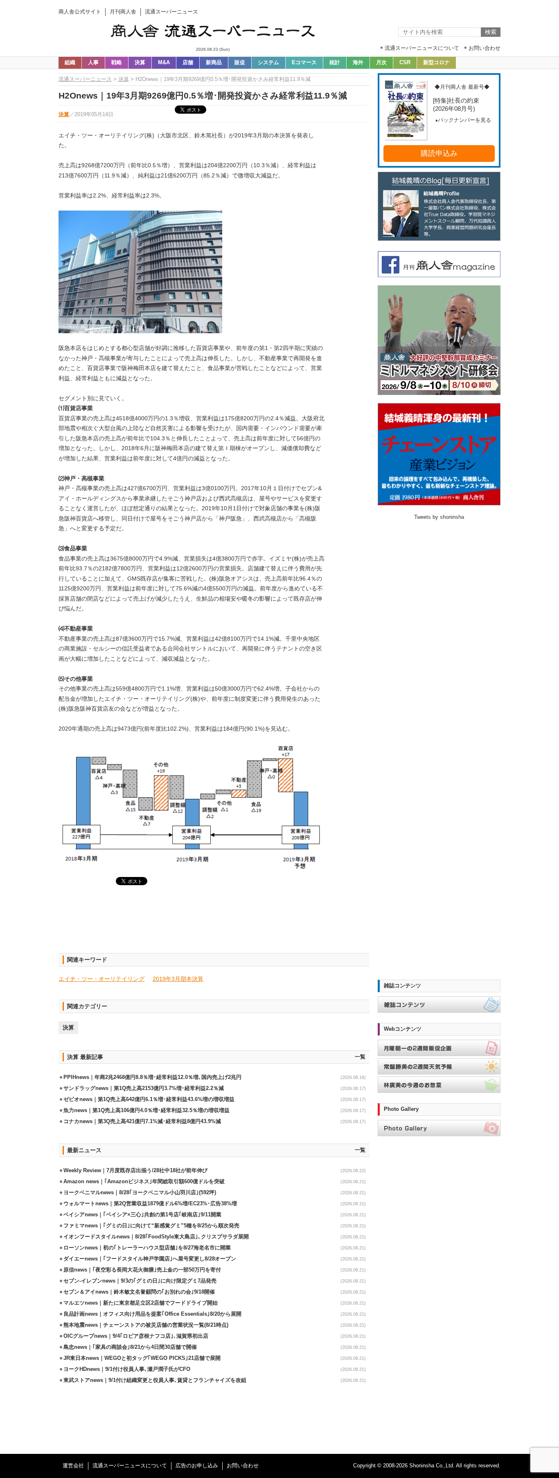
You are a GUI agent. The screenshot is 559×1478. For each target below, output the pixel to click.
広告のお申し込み (197, 1466)
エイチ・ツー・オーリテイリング (101, 979)
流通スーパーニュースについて (129, 1466)
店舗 (188, 62)
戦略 (116, 62)
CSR (404, 62)
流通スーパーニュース (85, 79)
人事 (93, 62)
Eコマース (304, 62)
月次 (381, 62)
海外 (358, 62)
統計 (334, 62)
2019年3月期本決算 (178, 979)
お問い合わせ (243, 1466)
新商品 (214, 62)
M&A (164, 62)
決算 (140, 62)
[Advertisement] (214, 924)
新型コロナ (436, 62)
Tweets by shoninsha (439, 517)
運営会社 (73, 1466)
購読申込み (439, 153)
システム (268, 62)
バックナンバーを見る (464, 120)
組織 (70, 62)
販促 (239, 62)
